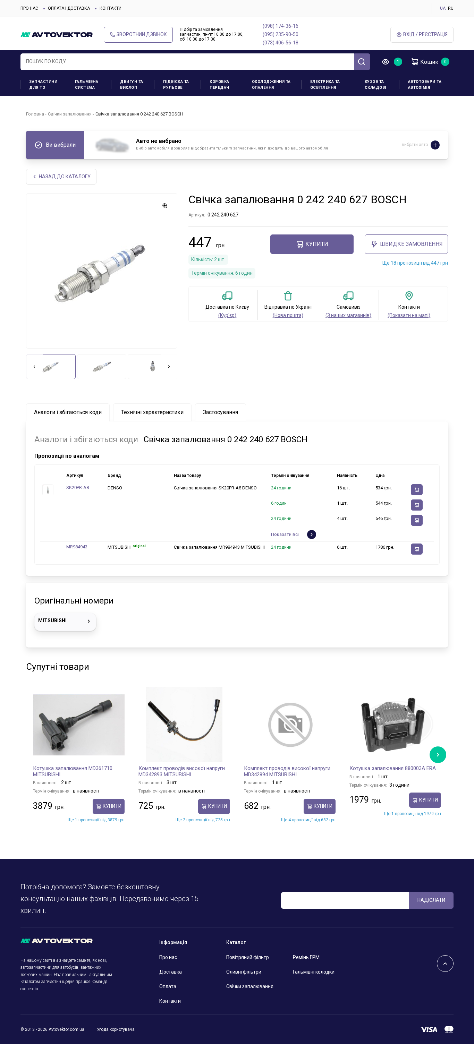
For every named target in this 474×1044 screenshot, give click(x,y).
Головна (35, 114)
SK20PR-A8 (77, 487)
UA (443, 8)
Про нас (29, 8)
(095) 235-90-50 (280, 34)
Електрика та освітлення (325, 84)
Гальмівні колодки (314, 972)
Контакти (110, 8)
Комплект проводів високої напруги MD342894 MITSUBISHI (287, 771)
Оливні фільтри (243, 972)
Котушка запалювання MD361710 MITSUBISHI (72, 771)
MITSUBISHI (52, 620)
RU (451, 8)
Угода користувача (116, 1029)
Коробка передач (219, 84)
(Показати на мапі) (409, 315)
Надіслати (431, 900)
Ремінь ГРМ (306, 957)
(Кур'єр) (227, 315)
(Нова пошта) (288, 315)
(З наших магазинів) (348, 315)
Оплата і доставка (69, 8)
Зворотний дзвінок (142, 34)
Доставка (170, 972)
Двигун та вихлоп (131, 84)
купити (316, 244)
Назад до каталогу (65, 176)
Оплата (167, 986)
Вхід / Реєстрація (425, 34)
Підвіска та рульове (176, 84)
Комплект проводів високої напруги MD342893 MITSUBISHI (181, 771)
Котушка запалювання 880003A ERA (392, 768)
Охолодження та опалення (271, 84)
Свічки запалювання (70, 114)
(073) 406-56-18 (280, 42)
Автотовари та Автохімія (425, 84)
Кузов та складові (375, 84)
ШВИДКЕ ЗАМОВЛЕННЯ (411, 244)
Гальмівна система (87, 84)
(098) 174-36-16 (280, 26)
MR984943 (76, 546)
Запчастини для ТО (43, 84)
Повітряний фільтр (247, 957)
